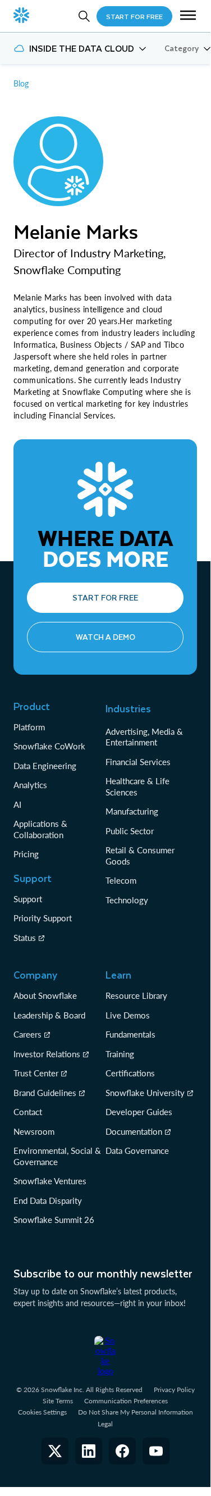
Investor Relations (46, 1054)
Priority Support (42, 918)
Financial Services (138, 762)
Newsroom (33, 1131)
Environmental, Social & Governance (57, 1156)
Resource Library (136, 995)
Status (24, 938)
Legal (105, 1424)
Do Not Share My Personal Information (135, 1412)
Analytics (30, 785)
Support (27, 899)
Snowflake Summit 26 (53, 1220)
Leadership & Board (49, 1015)
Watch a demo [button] (105, 636)
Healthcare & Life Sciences (137, 786)
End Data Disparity (47, 1200)
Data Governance (137, 1150)
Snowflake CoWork (49, 746)
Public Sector (130, 831)
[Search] (84, 16)
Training (120, 1054)
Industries (128, 708)
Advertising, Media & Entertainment (144, 737)
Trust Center (35, 1073)
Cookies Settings (42, 1412)
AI (17, 804)
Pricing (26, 854)
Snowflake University (145, 1093)
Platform (29, 727)
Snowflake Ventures (49, 1181)
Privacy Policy (174, 1389)
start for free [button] (134, 16)
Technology (127, 900)
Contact (27, 1112)
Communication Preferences (126, 1401)
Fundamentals (130, 1034)
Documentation (134, 1131)
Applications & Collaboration (40, 829)
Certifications (130, 1073)
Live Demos (128, 1015)
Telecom (121, 880)
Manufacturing (132, 811)
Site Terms (58, 1401)
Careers (27, 1034)
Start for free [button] (105, 597)
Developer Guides (139, 1112)
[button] (188, 16)
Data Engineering (44, 766)
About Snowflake (45, 995)
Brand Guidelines (44, 1093)
